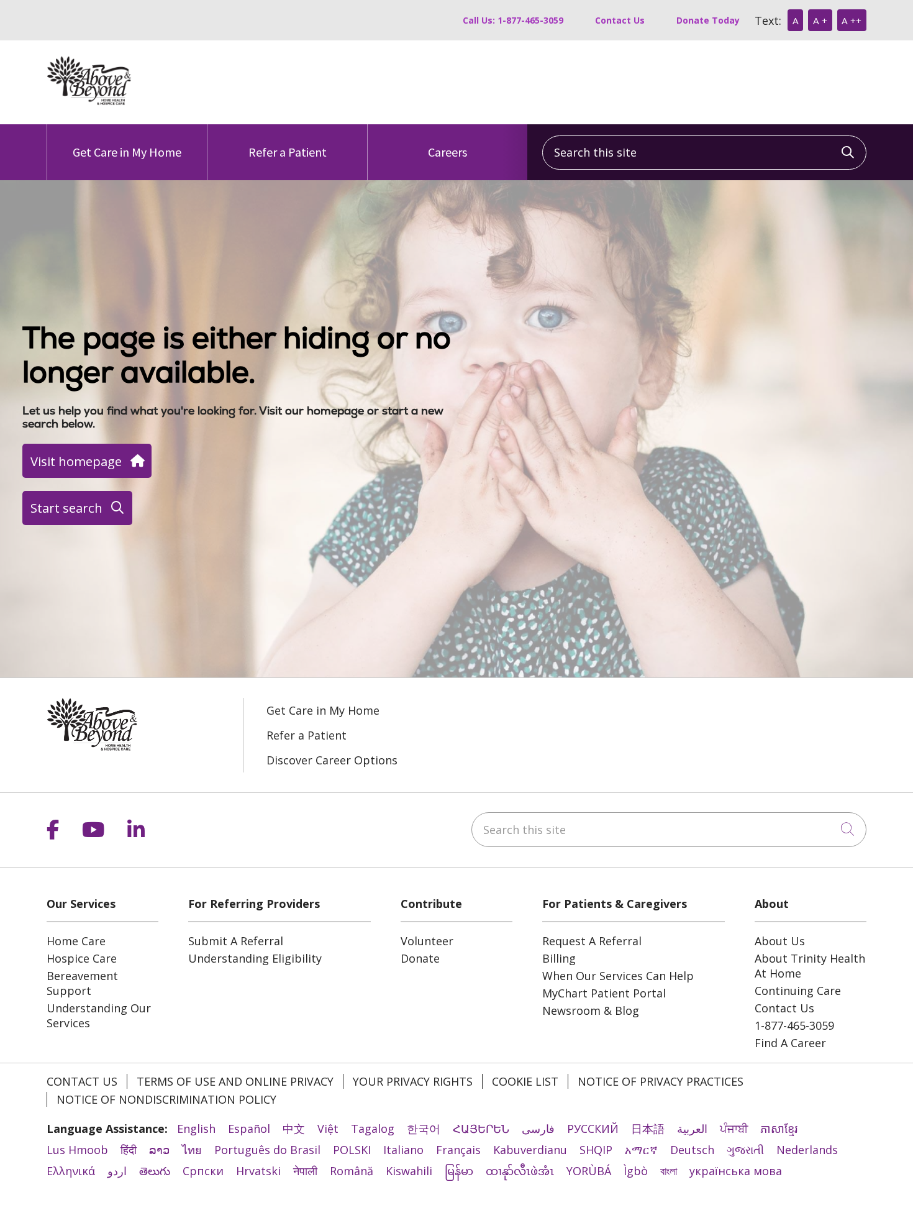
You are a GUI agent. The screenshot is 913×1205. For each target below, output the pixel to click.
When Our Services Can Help (618, 975)
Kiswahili (409, 1170)
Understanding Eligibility (255, 958)
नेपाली (305, 1170)
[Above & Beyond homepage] (89, 101)
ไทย (192, 1149)
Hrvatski (258, 1170)
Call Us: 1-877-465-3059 (513, 20)
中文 (294, 1128)
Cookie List (525, 1081)
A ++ (851, 20)
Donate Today (708, 20)
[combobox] (704, 152)
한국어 (423, 1128)
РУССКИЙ (593, 1128)
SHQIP (595, 1149)
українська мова (735, 1170)
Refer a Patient (287, 152)
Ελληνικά (71, 1170)
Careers (447, 152)
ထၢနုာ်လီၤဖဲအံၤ (520, 1170)
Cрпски (203, 1170)
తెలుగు (154, 1170)
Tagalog (372, 1128)
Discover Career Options (331, 760)
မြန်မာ (459, 1170)
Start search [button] (66, 507)
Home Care (76, 940)
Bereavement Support (82, 983)
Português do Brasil (267, 1149)
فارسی (538, 1128)
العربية (692, 1128)
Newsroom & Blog (590, 1010)
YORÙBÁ (588, 1170)
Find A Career (790, 1042)
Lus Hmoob (77, 1149)
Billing (559, 958)
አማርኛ (641, 1149)
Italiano (403, 1149)
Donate (420, 958)
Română (351, 1170)
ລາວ (159, 1149)
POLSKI (352, 1149)
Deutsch (692, 1149)
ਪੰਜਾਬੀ (734, 1128)
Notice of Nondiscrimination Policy (166, 1099)
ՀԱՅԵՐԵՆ (481, 1128)
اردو (117, 1170)
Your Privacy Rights (413, 1081)
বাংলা (668, 1170)
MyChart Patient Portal (604, 993)
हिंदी (128, 1149)
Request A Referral (592, 940)
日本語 (648, 1128)
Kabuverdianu (530, 1149)
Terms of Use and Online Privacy (235, 1081)
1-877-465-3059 (794, 1025)
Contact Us (620, 20)
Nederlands (807, 1149)
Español (249, 1128)
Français (458, 1149)
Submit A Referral (235, 940)
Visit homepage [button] (76, 461)
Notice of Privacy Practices (660, 1081)
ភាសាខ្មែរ (778, 1128)
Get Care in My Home (127, 152)
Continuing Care (798, 990)
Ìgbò (636, 1170)
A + (820, 20)
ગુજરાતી (745, 1149)
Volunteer (427, 940)
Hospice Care (82, 958)
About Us (780, 940)
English (196, 1128)
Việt (327, 1128)
